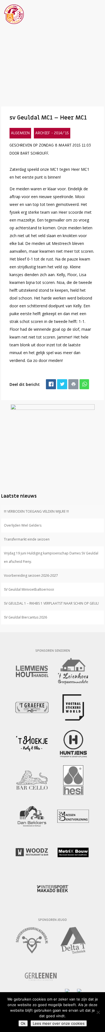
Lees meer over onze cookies (59, 1023)
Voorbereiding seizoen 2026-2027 (31, 575)
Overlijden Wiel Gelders (22, 525)
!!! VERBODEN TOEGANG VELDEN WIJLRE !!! (36, 511)
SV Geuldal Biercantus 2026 (25, 617)
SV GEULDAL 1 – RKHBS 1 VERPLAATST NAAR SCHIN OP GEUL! (51, 603)
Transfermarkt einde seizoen (27, 539)
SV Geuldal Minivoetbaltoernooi (29, 589)
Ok (23, 1023)
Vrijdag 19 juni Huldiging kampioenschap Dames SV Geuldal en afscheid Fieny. (51, 557)
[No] (98, 1012)
